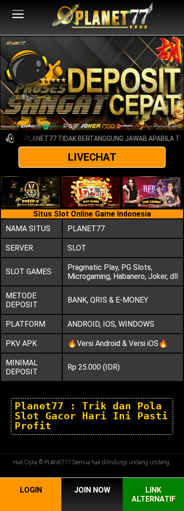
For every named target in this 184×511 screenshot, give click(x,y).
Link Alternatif (154, 494)
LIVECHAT (92, 157)
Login (31, 489)
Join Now (92, 489)
